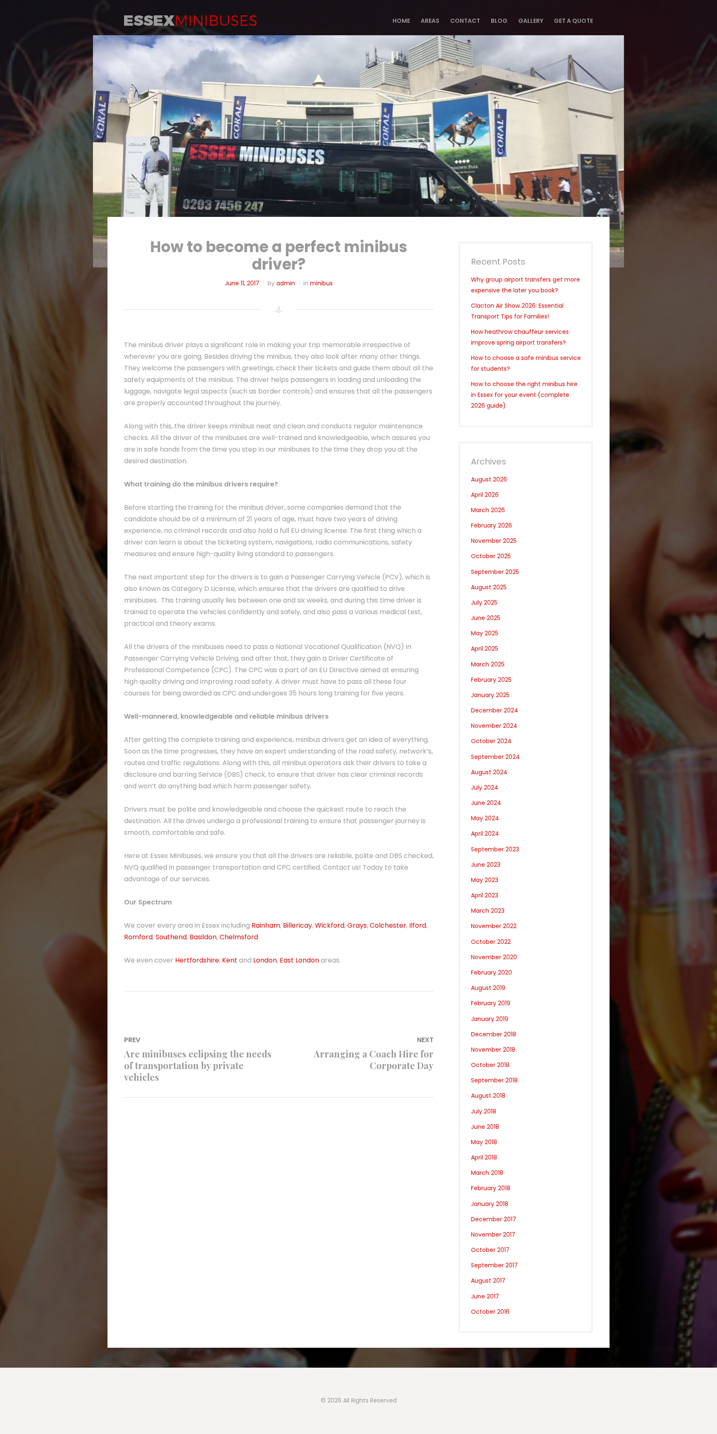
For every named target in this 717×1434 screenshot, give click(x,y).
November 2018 (493, 1049)
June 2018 (485, 1127)
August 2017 (488, 1280)
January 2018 (489, 1204)
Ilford (417, 925)
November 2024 (494, 726)
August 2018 (488, 1095)
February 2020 (491, 972)
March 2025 (488, 664)
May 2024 (485, 818)
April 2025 (484, 648)
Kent (229, 960)
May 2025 (484, 633)
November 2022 (494, 926)
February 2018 (490, 1188)
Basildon (203, 937)
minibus (321, 283)
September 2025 (495, 572)
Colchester (388, 925)
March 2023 (488, 911)
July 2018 (483, 1111)
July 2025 (484, 602)
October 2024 (491, 741)
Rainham (265, 925)
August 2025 (489, 587)
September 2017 (494, 1265)
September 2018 (494, 1080)
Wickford (329, 925)
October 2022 (491, 942)
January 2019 (489, 1019)
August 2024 (489, 772)
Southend (171, 937)
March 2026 (488, 510)
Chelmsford (238, 937)
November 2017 (493, 1234)
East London (299, 960)
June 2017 (485, 1296)
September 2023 (495, 849)
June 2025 (485, 618)
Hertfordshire (197, 960)
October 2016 (490, 1312)
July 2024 (484, 787)
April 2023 (484, 895)
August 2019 (488, 988)
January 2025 (490, 695)
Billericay (297, 925)
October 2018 (490, 1065)
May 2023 (484, 880)
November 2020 (494, 957)
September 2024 (495, 757)
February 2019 (490, 1003)
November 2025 (494, 541)
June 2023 (485, 864)
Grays (357, 925)
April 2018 (484, 1157)
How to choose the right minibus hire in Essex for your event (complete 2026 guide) (524, 395)
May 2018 (484, 1142)
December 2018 (493, 1034)
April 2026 (485, 495)
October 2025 (491, 556)
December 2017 (493, 1219)
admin (285, 283)
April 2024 (485, 833)
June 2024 (486, 803)
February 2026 (491, 525)
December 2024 (494, 710)
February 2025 (491, 680)
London (265, 960)
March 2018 (487, 1173)
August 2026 (489, 479)
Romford (138, 937)
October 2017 (490, 1250)
